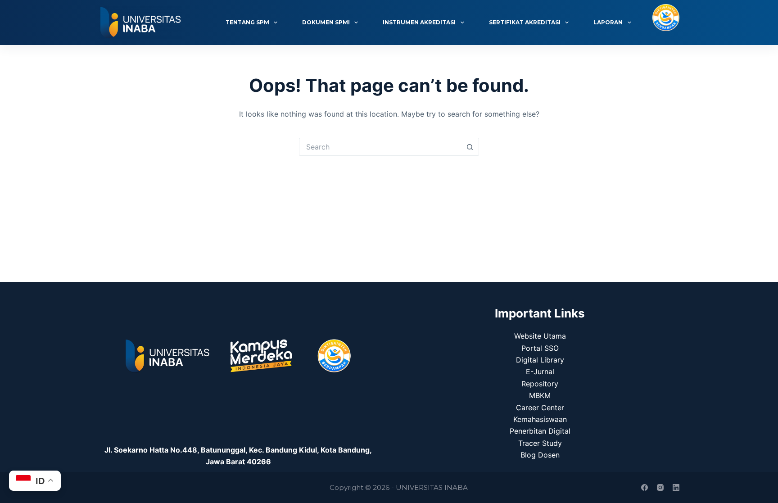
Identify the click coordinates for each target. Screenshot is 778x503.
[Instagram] (660, 487)
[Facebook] (644, 487)
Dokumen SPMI (326, 22)
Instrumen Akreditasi (419, 22)
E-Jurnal (540, 371)
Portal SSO (540, 348)
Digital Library (540, 359)
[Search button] (470, 147)
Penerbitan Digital (540, 430)
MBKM (540, 395)
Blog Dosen (540, 454)
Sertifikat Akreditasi (525, 22)
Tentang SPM (247, 22)
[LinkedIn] (676, 487)
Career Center (540, 407)
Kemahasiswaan (540, 419)
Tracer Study (540, 443)
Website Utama (540, 335)
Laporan (608, 22)
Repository (539, 383)
